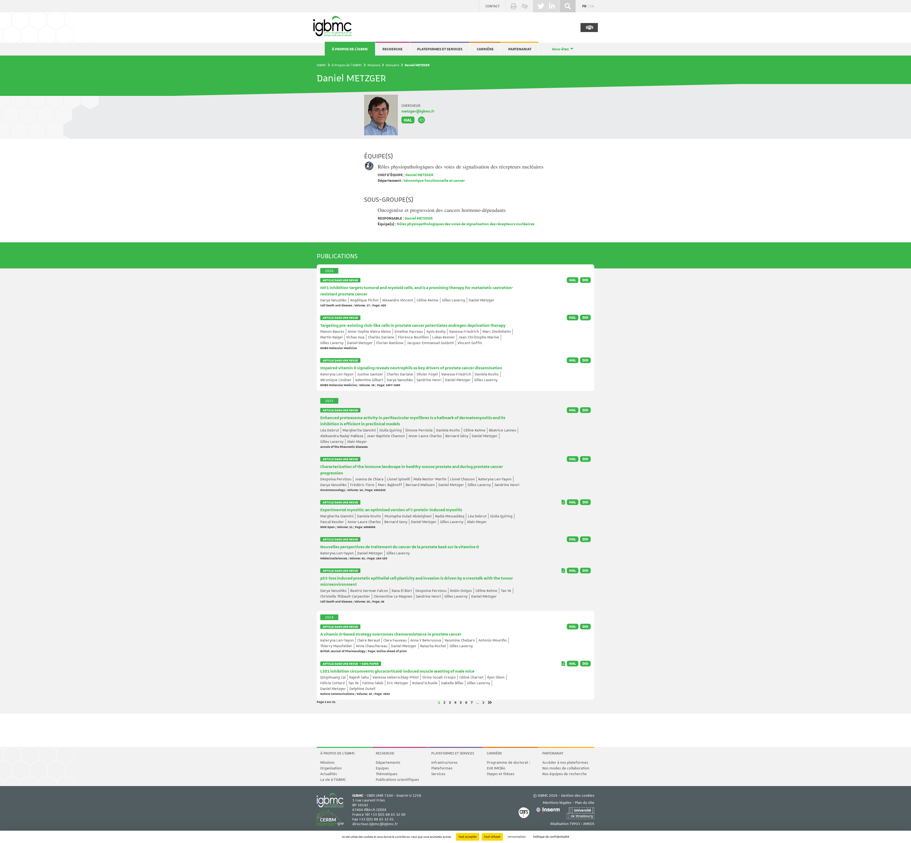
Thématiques (386, 774)
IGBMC (321, 65)
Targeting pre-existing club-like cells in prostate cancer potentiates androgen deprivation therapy (413, 325)
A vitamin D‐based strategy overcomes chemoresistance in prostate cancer (390, 634)
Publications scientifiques (397, 779)
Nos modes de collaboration (565, 768)
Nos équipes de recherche (564, 774)
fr (584, 6)
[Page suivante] (483, 702)
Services (438, 774)
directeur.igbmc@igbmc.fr (375, 824)
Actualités (328, 774)
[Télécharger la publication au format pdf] (563, 502)
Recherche (392, 49)
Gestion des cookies (577, 795)
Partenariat (519, 49)
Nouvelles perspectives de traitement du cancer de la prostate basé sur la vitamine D (399, 547)
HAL (408, 120)
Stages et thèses (500, 774)
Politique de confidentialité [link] (551, 837)
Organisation (331, 768)
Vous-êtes (560, 49)
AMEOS (588, 823)
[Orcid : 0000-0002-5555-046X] (421, 120)
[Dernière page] (490, 702)
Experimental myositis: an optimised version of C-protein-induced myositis (391, 510)
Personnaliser (517, 837)
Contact (492, 6)
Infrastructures (444, 762)
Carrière (485, 49)
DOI (585, 280)
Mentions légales (557, 802)
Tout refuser (492, 837)
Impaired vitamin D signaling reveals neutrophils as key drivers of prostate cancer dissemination (411, 368)
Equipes (382, 768)
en (592, 6)
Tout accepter (467, 837)
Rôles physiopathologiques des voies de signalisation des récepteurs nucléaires (461, 166)
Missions (373, 65)
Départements (388, 762)
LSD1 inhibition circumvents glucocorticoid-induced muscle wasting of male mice (397, 671)
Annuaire (392, 65)
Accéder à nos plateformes (565, 762)
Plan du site (584, 802)
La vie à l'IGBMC (333, 779)
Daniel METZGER (419, 175)
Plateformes (441, 768)
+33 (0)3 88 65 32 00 (388, 814)
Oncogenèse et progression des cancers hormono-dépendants (442, 209)
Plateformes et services (439, 49)
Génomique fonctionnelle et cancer (434, 180)
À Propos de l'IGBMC (350, 49)
